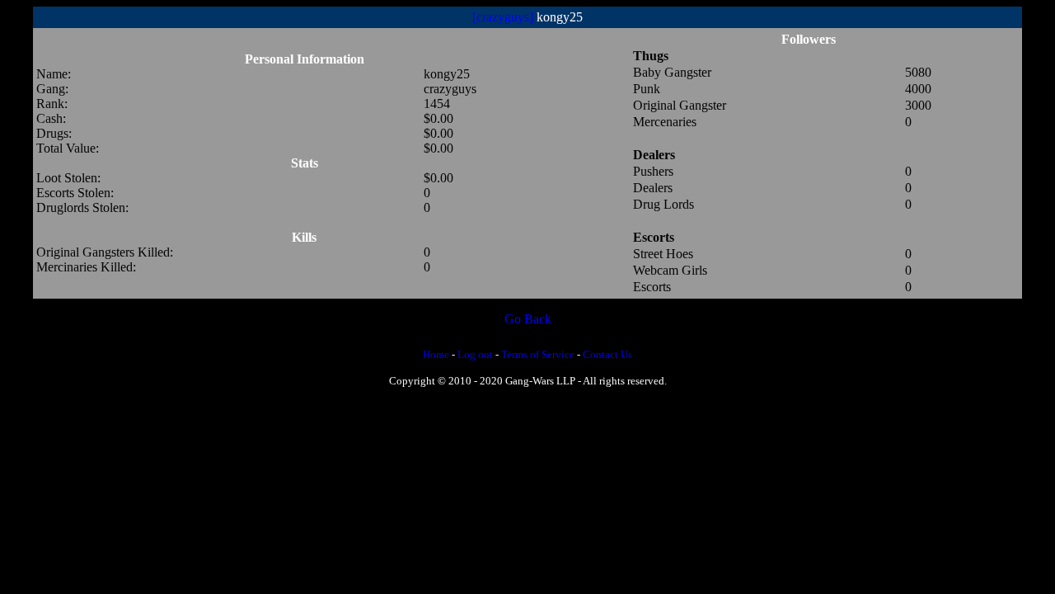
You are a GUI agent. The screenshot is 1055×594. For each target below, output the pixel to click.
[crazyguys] (502, 17)
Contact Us (607, 354)
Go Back (527, 319)
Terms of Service (537, 354)
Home (436, 354)
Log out (475, 354)
